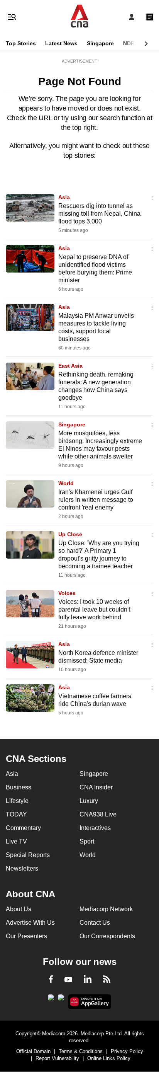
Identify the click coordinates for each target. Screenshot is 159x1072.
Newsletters (22, 868)
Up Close (70, 534)
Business (18, 787)
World (66, 483)
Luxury (89, 801)
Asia (64, 197)
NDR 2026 (136, 43)
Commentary (23, 828)
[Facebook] (51, 980)
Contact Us (95, 922)
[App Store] (61, 999)
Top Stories (21, 43)
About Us (18, 909)
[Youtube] (68, 980)
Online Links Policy (108, 1058)
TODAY (16, 814)
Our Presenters (26, 936)
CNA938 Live (98, 814)
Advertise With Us (30, 922)
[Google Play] (51, 999)
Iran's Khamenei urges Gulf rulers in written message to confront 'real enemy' (95, 500)
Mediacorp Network (106, 909)
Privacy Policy (127, 1051)
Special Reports (28, 855)
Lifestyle (17, 801)
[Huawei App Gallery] (90, 1001)
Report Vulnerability (57, 1058)
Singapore (100, 43)
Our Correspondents (107, 936)
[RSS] (106, 980)
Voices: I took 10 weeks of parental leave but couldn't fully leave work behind (94, 609)
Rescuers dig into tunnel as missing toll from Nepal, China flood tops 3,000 (99, 214)
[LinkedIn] (87, 980)
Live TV (16, 841)
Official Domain (33, 1051)
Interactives (95, 828)
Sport (87, 841)
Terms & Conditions (81, 1051)
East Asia (70, 366)
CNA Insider (96, 787)
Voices (67, 593)
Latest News (61, 43)
